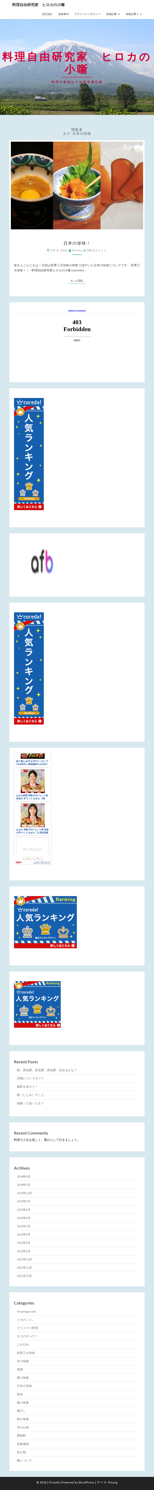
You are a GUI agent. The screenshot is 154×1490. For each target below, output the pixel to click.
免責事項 (63, 14)
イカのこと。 (26, 1320)
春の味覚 (23, 1402)
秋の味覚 (23, 1419)
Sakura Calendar (77, 310)
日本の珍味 (24, 1386)
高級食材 (23, 1444)
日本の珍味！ (77, 242)
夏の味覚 (23, 1377)
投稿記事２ (132, 14)
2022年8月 (23, 1218)
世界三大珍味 (26, 1353)
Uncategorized (26, 1311)
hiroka (77, 250)
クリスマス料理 (27, 1328)
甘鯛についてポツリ (30, 1078)
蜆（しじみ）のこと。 (32, 1095)
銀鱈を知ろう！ (27, 1086)
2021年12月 (24, 1259)
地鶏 (20, 1369)
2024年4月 (23, 1176)
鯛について (24, 1460)
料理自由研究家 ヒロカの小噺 (38, 4)
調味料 (21, 1435)
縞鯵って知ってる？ (30, 1103)
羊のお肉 (23, 1427)
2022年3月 (23, 1234)
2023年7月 (23, 1201)
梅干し (21, 1411)
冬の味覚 (23, 1361)
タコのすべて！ (27, 1336)
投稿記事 (111, 14)
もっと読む (78, 280)
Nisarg (113, 1482)
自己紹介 (47, 14)
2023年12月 (24, 1193)
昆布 (20, 1394)
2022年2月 (23, 1243)
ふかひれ (23, 1344)
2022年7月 (23, 1226)
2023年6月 (23, 1210)
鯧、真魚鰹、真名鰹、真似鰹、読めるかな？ (47, 1070)
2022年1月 (23, 1251)
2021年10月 (24, 1276)
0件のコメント (97, 250)
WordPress (86, 1482)
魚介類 (21, 1452)
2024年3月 (23, 1185)
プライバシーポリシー (87, 14)
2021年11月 (24, 1267)
